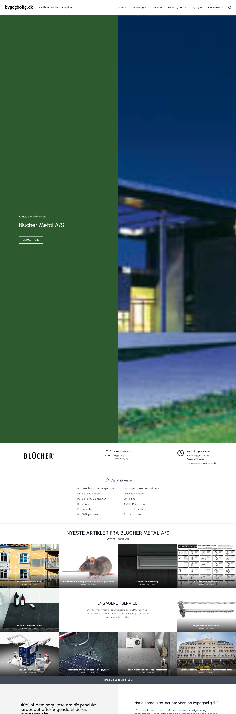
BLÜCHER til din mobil (135, 504)
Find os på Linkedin (134, 514)
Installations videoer (89, 493)
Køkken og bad (175, 7)
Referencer (83, 504)
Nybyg (195, 7)
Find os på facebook (135, 509)
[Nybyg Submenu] (202, 7)
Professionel (214, 7)
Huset (156, 7)
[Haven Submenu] (127, 7)
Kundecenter (84, 509)
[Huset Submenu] (162, 7)
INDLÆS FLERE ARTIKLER (118, 680)
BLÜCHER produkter (88, 514)
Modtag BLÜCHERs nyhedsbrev (141, 488)
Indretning (138, 7)
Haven (120, 7)
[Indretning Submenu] (147, 7)
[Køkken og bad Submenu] (186, 7)
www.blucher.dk (208, 463)
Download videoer (133, 493)
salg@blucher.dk (201, 455)
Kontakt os (129, 498)
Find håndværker (49, 7)
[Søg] (230, 7)
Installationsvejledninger (91, 498)
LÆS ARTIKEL (29, 569)
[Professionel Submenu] (224, 7)
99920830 (199, 459)
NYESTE (111, 539)
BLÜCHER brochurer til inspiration (95, 488)
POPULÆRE (123, 539)
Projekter (67, 7)
